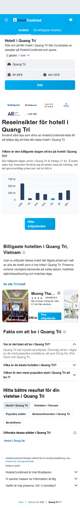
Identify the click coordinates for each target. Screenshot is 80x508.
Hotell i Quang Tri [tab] (17, 405)
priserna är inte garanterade (20, 461)
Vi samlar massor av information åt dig (31, 479)
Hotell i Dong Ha (14, 440)
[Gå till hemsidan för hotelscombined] (27, 20)
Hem (21, 502)
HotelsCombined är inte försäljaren (29, 472)
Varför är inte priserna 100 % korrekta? (31, 485)
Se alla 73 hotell (14, 284)
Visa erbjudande (48, 316)
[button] (6, 20)
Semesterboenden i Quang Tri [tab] (51, 414)
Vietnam (32, 502)
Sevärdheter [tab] (13, 422)
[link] (40, 224)
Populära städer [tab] (16, 414)
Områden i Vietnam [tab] (46, 405)
